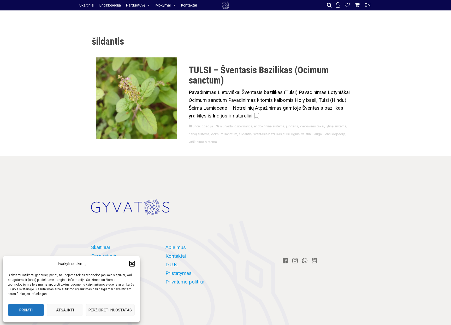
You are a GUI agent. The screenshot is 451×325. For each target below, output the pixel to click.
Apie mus (175, 247)
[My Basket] (358, 5)
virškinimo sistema (203, 142)
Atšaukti (65, 310)
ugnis (295, 134)
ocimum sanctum (224, 134)
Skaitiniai (86, 5)
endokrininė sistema (269, 126)
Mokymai (163, 5)
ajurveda (226, 126)
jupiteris (292, 126)
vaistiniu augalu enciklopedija (323, 134)
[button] (132, 263)
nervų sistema (199, 134)
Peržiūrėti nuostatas (110, 310)
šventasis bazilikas (267, 134)
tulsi (286, 134)
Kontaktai (189, 5)
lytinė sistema (336, 126)
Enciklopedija (110, 5)
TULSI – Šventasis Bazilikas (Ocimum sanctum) (259, 75)
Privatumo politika (184, 282)
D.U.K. (171, 265)
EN (367, 5)
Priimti (26, 310)
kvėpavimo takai (312, 126)
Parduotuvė (135, 5)
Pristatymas (178, 273)
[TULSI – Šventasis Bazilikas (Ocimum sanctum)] (136, 97)
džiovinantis (243, 126)
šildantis (245, 134)
